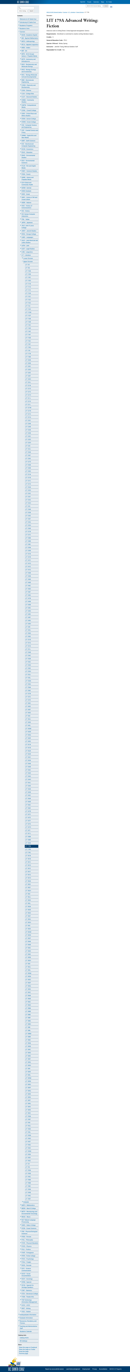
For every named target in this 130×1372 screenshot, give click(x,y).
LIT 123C (28, 420)
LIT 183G (28, 919)
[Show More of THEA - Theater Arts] (20, 1296)
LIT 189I (27, 1068)
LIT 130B (28, 468)
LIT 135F (28, 519)
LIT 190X (28, 1154)
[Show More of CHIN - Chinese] (20, 90)
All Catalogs (23, 1341)
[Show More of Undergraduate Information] (19, 1314)
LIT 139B (28, 550)
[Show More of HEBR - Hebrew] (20, 202)
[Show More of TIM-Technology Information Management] (20, 1300)
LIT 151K (28, 646)
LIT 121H (28, 395)
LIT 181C (28, 862)
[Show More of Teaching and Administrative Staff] (19, 1326)
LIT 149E (28, 614)
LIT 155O (28, 684)
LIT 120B (28, 363)
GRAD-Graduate (26, 191)
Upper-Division (28, 261)
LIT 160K (28, 722)
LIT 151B (28, 639)
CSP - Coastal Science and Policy (30, 131)
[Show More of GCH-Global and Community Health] (20, 182)
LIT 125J (28, 449)
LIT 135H (28, 525)
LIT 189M (28, 1078)
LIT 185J (28, 967)
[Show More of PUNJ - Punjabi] (20, 1262)
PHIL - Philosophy (27, 1240)
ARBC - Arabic (26, 47)
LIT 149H (28, 624)
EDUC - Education (27, 152)
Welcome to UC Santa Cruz (28, 19)
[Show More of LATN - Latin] (20, 245)
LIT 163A (28, 760)
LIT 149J (28, 630)
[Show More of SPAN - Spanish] (20, 1282)
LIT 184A (28, 941)
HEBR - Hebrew (26, 202)
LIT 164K (28, 786)
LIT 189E (28, 1056)
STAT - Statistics (27, 1290)
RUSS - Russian (26, 1265)
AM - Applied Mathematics (30, 38)
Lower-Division (28, 258)
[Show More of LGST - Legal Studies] (20, 248)
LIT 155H (28, 671)
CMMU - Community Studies (28, 101)
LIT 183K (28, 929)
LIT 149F (28, 617)
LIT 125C (28, 436)
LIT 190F (28, 1119)
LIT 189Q (28, 1091)
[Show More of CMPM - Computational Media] (20, 105)
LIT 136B (28, 528)
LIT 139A (28, 547)
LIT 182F (28, 887)
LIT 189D (28, 1053)
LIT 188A (28, 1008)
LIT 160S (28, 741)
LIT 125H (28, 443)
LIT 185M (28, 973)
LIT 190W (28, 1151)
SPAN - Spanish (26, 1282)
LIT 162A (28, 751)
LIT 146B (28, 582)
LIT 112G (28, 303)
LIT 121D (28, 388)
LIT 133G (28, 500)
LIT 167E (28, 817)
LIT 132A (28, 487)
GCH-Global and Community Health (27, 184)
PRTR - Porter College (28, 1256)
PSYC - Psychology (28, 1259)
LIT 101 (27, 264)
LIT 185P (28, 983)
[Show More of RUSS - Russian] (20, 1265)
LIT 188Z (28, 1040)
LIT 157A (28, 693)
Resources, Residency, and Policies (28, 1322)
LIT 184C (28, 948)
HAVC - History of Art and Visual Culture (29, 198)
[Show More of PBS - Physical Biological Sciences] (20, 1231)
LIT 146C (28, 585)
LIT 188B (28, 1011)
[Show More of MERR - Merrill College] (20, 1208)
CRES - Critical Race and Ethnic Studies (29, 114)
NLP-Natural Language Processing (29, 1221)
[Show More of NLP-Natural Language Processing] (20, 1220)
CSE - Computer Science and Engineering (29, 126)
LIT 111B (28, 284)
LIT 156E (28, 690)
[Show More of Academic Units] (19, 28)
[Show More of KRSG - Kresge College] (20, 234)
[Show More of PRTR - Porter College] (20, 1255)
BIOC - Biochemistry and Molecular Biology (29, 65)
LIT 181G (28, 875)
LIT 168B (28, 840)
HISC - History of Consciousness (27, 207)
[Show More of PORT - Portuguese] (20, 1252)
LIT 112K (28, 309)
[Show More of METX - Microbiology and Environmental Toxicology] (20, 1211)
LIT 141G (28, 570)
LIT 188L (28, 1030)
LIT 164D (28, 773)
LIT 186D (28, 1005)
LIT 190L (28, 1132)
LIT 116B (28, 338)
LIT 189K (28, 1072)
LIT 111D (28, 287)
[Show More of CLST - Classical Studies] (20, 96)
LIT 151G (28, 643)
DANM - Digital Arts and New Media (29, 136)
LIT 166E (28, 808)
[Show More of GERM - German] (20, 187)
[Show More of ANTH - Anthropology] (20, 41)
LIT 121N (28, 411)
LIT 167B (28, 811)
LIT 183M (28, 932)
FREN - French (26, 174)
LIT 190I (27, 1122)
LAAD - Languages (27, 237)
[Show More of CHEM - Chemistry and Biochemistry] (20, 85)
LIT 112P (28, 315)
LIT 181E (28, 868)
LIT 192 (27, 1167)
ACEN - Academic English (29, 35)
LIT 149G (28, 620)
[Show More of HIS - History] (20, 211)
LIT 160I (27, 716)
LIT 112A (28, 293)
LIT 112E (28, 300)
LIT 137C (28, 535)
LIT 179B (28, 849)
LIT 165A (28, 789)
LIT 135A (28, 512)
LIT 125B (28, 433)
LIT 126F (28, 455)
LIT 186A (28, 995)
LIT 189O (28, 1084)
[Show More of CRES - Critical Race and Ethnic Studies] (20, 113)
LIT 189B (28, 1046)
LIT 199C (28, 1196)
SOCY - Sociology (27, 1279)
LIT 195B (28, 1173)
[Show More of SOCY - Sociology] (20, 1278)
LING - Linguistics (27, 252)
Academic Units (24, 28)
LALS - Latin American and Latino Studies (30, 241)
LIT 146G (28, 595)
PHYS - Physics (26, 1246)
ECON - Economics (27, 149)
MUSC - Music (26, 1217)
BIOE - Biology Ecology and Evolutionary (29, 71)
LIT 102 (27, 268)
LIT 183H (28, 922)
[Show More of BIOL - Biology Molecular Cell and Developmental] (20, 74)
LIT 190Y (28, 1157)
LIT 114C (28, 325)
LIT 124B (28, 427)
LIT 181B (28, 859)
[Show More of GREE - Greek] (20, 194)
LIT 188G (28, 1021)
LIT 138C (28, 544)
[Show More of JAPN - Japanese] (20, 222)
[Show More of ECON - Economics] (20, 149)
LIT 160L (28, 725)
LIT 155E (28, 668)
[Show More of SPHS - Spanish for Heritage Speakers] (20, 1285)
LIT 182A (28, 881)
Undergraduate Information (28, 1315)
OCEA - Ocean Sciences (29, 1228)
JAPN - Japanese (27, 222)
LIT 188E (28, 1014)
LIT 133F (28, 496)
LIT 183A (28, 906)
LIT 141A (28, 554)
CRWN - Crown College (29, 122)
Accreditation (103, 1369)
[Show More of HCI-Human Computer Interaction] (20, 214)
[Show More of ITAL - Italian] (20, 219)
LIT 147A (28, 598)
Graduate (26, 1202)
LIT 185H (28, 960)
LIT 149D (28, 611)
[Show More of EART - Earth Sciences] (20, 140)
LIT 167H (28, 827)
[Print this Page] (111, 7)
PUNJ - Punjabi (26, 1262)
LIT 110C (28, 277)
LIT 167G (28, 824)
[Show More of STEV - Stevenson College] (20, 1293)
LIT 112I (27, 306)
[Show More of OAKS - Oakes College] (20, 1225)
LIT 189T (28, 1100)
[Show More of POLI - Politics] (20, 1249)
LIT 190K (28, 1129)
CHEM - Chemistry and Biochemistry (29, 86)
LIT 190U (28, 1145)
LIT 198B (28, 1183)
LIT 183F (28, 916)
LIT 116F (28, 344)
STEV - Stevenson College (30, 1294)
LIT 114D (28, 328)
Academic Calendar (26, 1331)
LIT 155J (28, 674)
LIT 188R (28, 1037)
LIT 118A (28, 357)
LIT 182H (28, 891)
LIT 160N (28, 732)
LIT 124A (28, 423)
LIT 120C (28, 366)
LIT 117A (28, 354)
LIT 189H (28, 1065)
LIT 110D (28, 280)
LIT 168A (28, 836)
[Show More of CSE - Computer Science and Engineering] (20, 125)
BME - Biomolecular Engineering (28, 81)
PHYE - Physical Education (30, 1243)
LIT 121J (28, 398)
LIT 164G (28, 776)
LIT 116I (27, 350)
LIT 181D (28, 865)
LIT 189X (28, 1110)
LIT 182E (28, 884)
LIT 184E (28, 954)
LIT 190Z (28, 1161)
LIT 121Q (28, 417)
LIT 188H (28, 1024)
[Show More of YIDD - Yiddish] (20, 1311)
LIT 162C (28, 757)
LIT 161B (28, 748)
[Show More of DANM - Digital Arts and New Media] (20, 135)
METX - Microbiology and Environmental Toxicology (29, 1212)
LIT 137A (28, 531)
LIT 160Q (28, 735)
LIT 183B (28, 910)
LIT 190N (28, 1135)
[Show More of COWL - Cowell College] (20, 110)
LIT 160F (28, 709)
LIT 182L (28, 903)
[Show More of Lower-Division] (22, 258)
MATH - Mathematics (28, 1205)
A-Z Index (109, 2)
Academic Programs (26, 25)
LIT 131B (28, 477)
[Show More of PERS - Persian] (20, 1236)
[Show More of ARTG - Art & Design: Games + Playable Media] (20, 54)
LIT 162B (28, 754)
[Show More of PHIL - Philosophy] (20, 1239)
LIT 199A (28, 1189)
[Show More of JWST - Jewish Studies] (20, 230)
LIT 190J (28, 1126)
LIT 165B (28, 792)
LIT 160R (28, 738)
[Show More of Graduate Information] (19, 1317)
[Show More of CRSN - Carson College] (20, 118)
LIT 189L (28, 1075)
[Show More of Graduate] (22, 1202)
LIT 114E (28, 331)
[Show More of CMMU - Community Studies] (20, 100)
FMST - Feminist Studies (29, 171)
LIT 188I (27, 1027)
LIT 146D (28, 589)
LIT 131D (28, 484)
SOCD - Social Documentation (26, 1275)
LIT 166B (28, 802)
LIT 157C (28, 697)
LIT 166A (28, 798)
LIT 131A (28, 474)
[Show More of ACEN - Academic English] (20, 35)
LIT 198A (28, 1180)
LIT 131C (28, 481)
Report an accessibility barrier (54, 1369)
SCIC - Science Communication (26, 1269)
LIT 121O (28, 414)
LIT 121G (28, 392)
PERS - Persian (26, 1237)
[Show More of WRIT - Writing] (20, 1308)
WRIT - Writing (26, 1308)
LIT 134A (28, 509)
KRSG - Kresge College (29, 234)
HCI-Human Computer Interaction (28, 215)
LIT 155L (28, 678)
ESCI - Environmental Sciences (28, 162)
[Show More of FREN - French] (20, 174)
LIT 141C (28, 560)
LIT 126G (28, 458)
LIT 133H (28, 503)
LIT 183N (28, 935)
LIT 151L (28, 649)
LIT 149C (28, 608)
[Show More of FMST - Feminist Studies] (20, 171)
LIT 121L (28, 404)
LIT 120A (28, 360)
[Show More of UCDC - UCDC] (20, 1305)
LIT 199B (28, 1192)
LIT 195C (28, 1177)
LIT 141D (28, 563)
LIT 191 (27, 1164)
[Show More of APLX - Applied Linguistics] (20, 44)
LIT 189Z (28, 1113)
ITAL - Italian (25, 219)
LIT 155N (28, 681)
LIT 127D (28, 462)
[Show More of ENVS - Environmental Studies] (20, 155)
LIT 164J (28, 782)
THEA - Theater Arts (28, 1297)
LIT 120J (28, 382)
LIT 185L (28, 970)
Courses (22, 32)
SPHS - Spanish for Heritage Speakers (28, 1286)
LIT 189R (28, 1094)
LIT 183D (28, 913)
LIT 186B (28, 999)
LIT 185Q (28, 986)
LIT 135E (28, 516)
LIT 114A (28, 319)
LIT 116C (28, 341)
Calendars (96, 2)
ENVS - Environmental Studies (28, 156)
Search (31, 11)
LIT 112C (28, 296)
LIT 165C (28, 795)
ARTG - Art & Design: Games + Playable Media (29, 55)
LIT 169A (28, 843)
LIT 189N (28, 1081)
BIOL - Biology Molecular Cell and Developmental (29, 76)
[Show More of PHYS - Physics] (20, 1246)
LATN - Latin (25, 245)
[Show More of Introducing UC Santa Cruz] (19, 22)
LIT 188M (28, 1034)
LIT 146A (28, 579)
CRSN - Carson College (29, 119)
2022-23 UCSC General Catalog (54, 12)
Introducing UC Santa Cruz (28, 22)
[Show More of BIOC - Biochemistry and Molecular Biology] (20, 64)
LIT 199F (28, 1199)
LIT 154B (28, 652)
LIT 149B (28, 605)
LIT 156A (28, 687)
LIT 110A (28, 271)
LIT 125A (28, 430)
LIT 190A (28, 1116)
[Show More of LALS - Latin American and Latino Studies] (20, 240)
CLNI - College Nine (28, 93)
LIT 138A (28, 538)
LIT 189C (28, 1049)
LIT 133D (28, 490)
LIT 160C (28, 703)
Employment (86, 1369)
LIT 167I (27, 830)
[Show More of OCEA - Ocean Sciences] (20, 1228)
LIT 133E (28, 493)
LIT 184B (28, 945)
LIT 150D (28, 633)
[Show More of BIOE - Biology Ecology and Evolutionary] (20, 69)
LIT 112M (28, 312)
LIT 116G (28, 347)
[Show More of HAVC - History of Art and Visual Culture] (20, 197)
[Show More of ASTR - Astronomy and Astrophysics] (20, 59)
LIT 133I (27, 506)
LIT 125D (28, 439)
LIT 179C (28, 852)
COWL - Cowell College (29, 110)
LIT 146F (28, 592)
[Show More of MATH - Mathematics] (20, 1205)
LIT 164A (28, 763)
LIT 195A (28, 1170)
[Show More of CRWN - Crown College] (20, 122)
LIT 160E (28, 706)
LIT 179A (28, 846)
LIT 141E (28, 566)
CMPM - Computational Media (29, 106)
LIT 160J (28, 719)
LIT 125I (27, 446)
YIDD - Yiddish (26, 1311)
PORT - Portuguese (28, 1252)
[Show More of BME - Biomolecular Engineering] (20, 80)
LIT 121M (28, 407)
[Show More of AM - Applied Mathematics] (20, 38)
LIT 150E (28, 636)
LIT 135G (28, 522)
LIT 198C (28, 1186)
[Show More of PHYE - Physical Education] (20, 1243)
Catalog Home (24, 1338)
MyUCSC (82, 2)
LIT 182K (28, 900)
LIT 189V (28, 1107)
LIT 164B (28, 767)
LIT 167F (28, 821)
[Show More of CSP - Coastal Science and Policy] (20, 130)
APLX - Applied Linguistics (30, 44)
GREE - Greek (26, 194)
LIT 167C (28, 814)
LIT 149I (27, 627)
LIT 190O (28, 1138)
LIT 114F (28, 334)
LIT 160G (28, 713)
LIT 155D (28, 665)
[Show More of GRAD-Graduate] (20, 191)
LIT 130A (28, 465)
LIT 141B (28, 557)
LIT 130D (28, 471)
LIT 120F (28, 376)
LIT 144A (28, 573)
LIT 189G (28, 1062)
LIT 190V (28, 1148)
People (89, 2)
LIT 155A (28, 659)
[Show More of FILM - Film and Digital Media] (20, 165)
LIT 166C (28, 805)
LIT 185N (28, 976)
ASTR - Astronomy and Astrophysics (29, 60)
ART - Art (24, 51)
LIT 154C (28, 655)
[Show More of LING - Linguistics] (20, 252)
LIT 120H (28, 379)
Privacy (94, 1369)
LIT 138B (28, 541)
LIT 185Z (28, 992)
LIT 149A (28, 601)
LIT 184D (28, 951)
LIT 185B (28, 957)
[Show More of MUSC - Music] (20, 1216)
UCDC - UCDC (26, 1305)
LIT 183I (27, 925)
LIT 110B (28, 274)
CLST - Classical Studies (29, 97)
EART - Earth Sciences (28, 141)
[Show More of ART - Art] (20, 50)
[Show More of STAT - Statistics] (20, 1290)
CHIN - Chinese (26, 90)
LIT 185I (27, 964)
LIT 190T (28, 1141)
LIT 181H (28, 878)
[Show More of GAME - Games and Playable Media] (20, 177)
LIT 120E (28, 373)
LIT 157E (28, 700)
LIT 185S (28, 989)
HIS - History (26, 211)
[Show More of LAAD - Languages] (20, 237)
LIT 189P (28, 1088)
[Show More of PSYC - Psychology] (20, 1259)
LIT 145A (28, 576)
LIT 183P (28, 938)
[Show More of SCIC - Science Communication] (20, 1268)
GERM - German (26, 188)
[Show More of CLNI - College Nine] (20, 93)
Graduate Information (26, 1318)
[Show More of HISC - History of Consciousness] (20, 205)
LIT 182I (27, 894)
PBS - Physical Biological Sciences (29, 1232)
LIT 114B (28, 322)
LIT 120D (28, 369)
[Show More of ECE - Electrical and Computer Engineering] (20, 143)
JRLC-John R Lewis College (28, 227)
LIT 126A (28, 452)
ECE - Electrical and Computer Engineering (28, 145)
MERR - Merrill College (29, 1208)
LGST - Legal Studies (28, 249)
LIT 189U (28, 1103)
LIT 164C (28, 770)
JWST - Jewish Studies (29, 231)
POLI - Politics (26, 1249)
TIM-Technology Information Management (29, 1301)
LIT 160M (28, 728)
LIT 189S (28, 1097)
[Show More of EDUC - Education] (20, 152)
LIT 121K (28, 401)
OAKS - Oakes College (29, 1225)
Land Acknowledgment (73, 1369)
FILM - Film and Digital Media (29, 167)
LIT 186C (28, 1002)
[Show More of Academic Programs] (19, 25)
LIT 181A (28, 856)
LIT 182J (28, 897)
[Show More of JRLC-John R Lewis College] (20, 225)
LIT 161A (28, 744)
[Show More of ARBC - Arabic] (20, 47)
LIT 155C (28, 662)
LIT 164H (28, 779)
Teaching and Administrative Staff (28, 1327)
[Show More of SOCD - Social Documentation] (20, 1273)
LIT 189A (28, 1043)
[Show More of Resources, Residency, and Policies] (19, 1321)
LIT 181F (28, 871)
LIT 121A (28, 385)
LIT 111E (28, 290)
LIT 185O (28, 979)
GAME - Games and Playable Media (28, 178)
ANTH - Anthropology (28, 41)
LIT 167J (28, 833)
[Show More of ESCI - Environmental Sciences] (20, 160)
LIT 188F (28, 1018)
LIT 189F (28, 1059)
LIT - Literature (26, 255)
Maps (102, 2)
